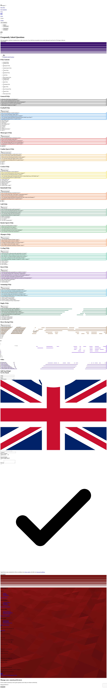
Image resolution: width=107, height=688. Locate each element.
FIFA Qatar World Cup (7, 622)
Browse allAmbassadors (5, 606)
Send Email (2, 630)
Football (4, 593)
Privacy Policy (14, 675)
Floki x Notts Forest (7, 611)
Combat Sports (6, 595)
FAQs (1, 675)
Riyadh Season (6, 621)
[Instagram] (2, 674)
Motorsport (5, 594)
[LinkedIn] (1, 674)
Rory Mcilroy (5, 604)
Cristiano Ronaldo (6, 602)
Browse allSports (3, 597)
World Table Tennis (7, 613)
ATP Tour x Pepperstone (8, 612)
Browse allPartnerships (5, 615)
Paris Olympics (6, 620)
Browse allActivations (4, 625)
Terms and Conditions (7, 675)
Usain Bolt (5, 603)
